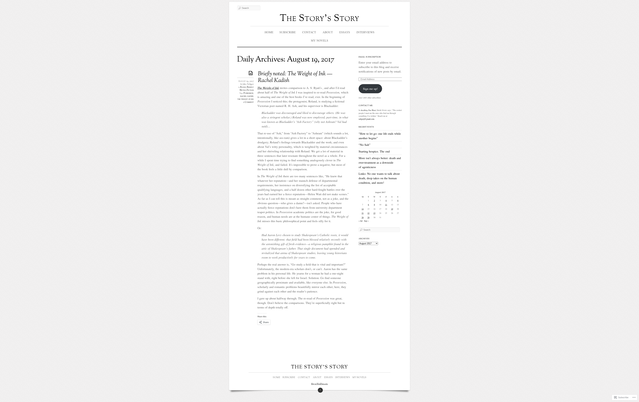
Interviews (365, 32)
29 (368, 217)
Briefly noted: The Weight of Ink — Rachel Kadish (295, 77)
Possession (248, 93)
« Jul (360, 221)
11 (386, 204)
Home (269, 32)
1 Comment (248, 102)
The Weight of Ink (268, 88)
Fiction (250, 90)
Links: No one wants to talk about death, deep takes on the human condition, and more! (379, 178)
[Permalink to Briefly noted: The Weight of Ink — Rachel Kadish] (251, 73)
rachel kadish (246, 96)
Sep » (366, 221)
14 (363, 209)
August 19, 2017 (246, 81)
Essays (344, 32)
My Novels (319, 40)
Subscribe (287, 32)
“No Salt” (364, 145)
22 (368, 213)
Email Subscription (370, 57)
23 (374, 213)
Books (243, 87)
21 (363, 213)
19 (392, 209)
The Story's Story (319, 18)
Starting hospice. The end (374, 151)
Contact (309, 32)
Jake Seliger (248, 84)
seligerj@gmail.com (366, 119)
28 (363, 217)
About (327, 32)
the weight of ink (245, 99)
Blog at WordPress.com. (319, 384)
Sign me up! (370, 89)
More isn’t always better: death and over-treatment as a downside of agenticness (380, 162)
